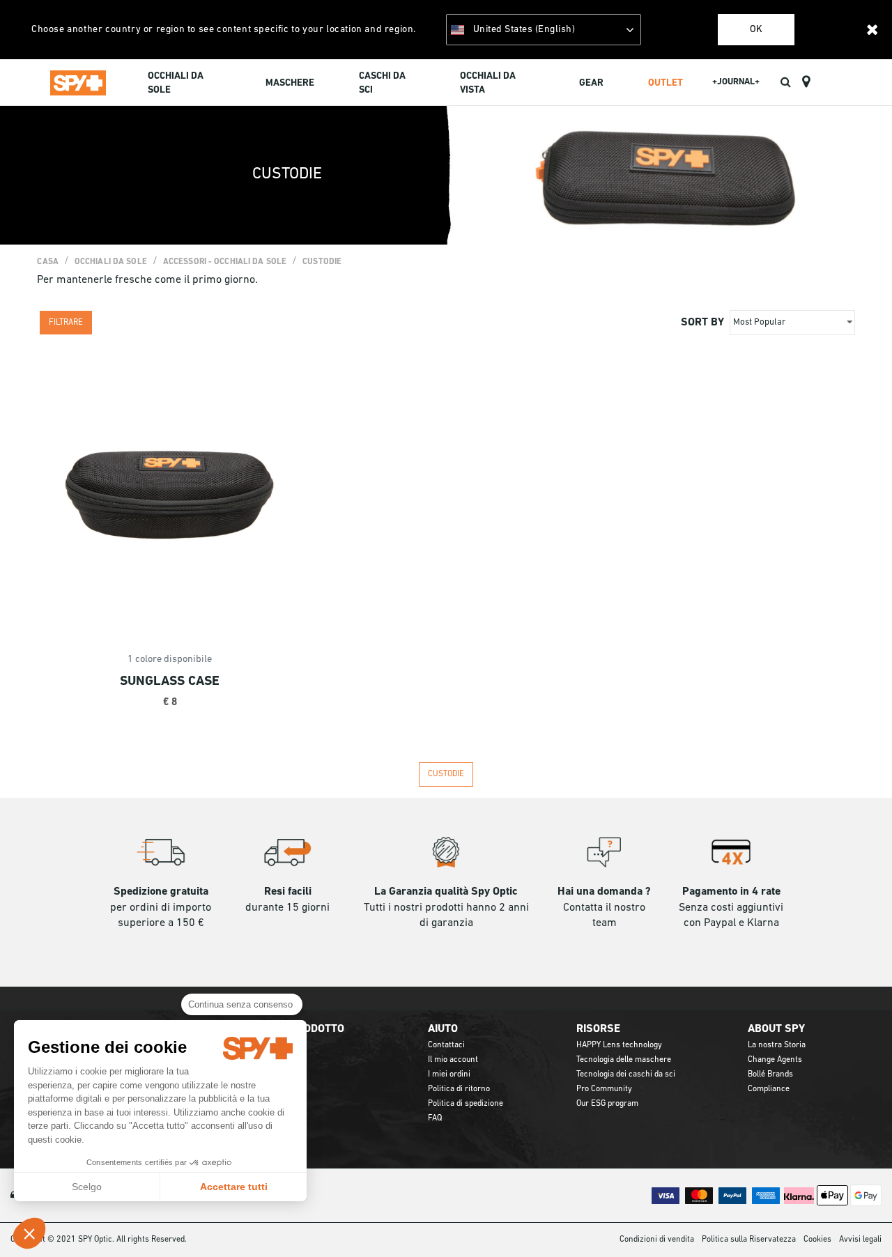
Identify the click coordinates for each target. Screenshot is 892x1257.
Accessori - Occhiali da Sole (224, 262)
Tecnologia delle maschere (623, 1060)
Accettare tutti (234, 1186)
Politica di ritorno (459, 1089)
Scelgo (87, 1186)
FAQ (435, 1118)
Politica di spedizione (465, 1104)
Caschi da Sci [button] (382, 83)
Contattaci (446, 1045)
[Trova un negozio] (806, 82)
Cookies (817, 1239)
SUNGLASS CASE (170, 681)
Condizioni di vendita (657, 1239)
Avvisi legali (860, 1239)
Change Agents (775, 1060)
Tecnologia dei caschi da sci (625, 1074)
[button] (29, 1233)
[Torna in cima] (860, 1221)
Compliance (769, 1089)
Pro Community (604, 1089)
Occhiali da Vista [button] (488, 83)
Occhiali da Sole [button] (175, 83)
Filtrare (66, 322)
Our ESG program (607, 1104)
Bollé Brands (770, 1074)
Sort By (702, 322)
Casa (47, 262)
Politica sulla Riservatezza (749, 1239)
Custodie (321, 262)
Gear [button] (591, 83)
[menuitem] (184, 84)
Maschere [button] (290, 83)
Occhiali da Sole (111, 262)
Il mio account (453, 1060)
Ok (756, 29)
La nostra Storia (777, 1045)
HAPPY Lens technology (619, 1045)
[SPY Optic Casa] (78, 82)
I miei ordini (449, 1074)
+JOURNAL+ (736, 81)
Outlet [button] (665, 83)
